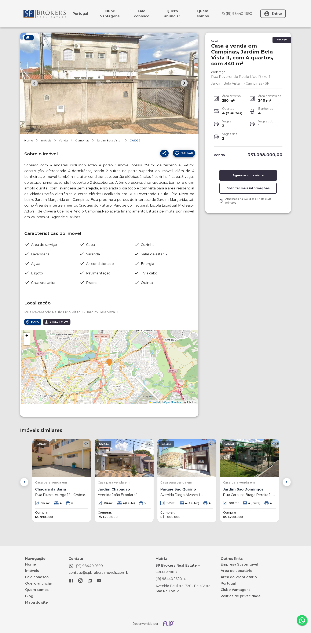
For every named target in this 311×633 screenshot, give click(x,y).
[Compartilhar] (164, 153)
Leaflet (155, 402)
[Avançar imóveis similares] (286, 482)
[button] (109, 363)
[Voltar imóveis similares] (24, 482)
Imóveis (46, 140)
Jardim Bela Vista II (109, 140)
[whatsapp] (302, 620)
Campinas (82, 140)
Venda (63, 140)
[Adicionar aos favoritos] (86, 444)
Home (28, 140)
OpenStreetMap (173, 402)
